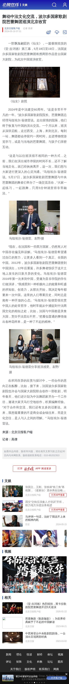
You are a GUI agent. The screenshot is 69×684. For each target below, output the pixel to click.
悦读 (29, 654)
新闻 (8, 654)
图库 (60, 661)
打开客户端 (56, 678)
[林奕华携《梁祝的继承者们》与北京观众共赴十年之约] (48, 538)
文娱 (24, 4)
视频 (60, 654)
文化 (29, 661)
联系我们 (44, 669)
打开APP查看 (58, 495)
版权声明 (30, 669)
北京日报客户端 (12, 28)
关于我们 (15, 669)
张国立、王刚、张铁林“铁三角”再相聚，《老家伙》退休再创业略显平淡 (45, 490)
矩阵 (19, 661)
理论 (19, 654)
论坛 (50, 661)
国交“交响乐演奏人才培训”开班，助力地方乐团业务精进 (44, 503)
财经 (39, 654)
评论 (8, 661)
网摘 (56, 669)
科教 (39, 661)
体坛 (50, 654)
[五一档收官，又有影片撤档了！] (17, 538)
